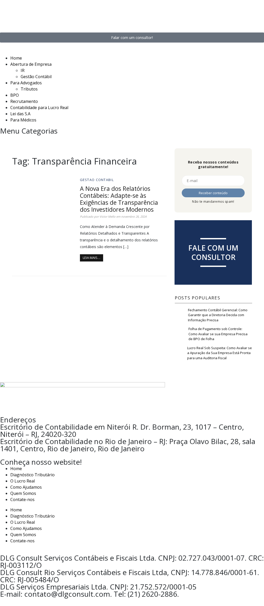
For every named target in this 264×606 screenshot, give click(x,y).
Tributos (29, 89)
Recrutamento (24, 101)
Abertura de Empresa (31, 64)
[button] (132, 52)
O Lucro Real (22, 481)
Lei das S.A (20, 114)
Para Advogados (26, 83)
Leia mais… (91, 257)
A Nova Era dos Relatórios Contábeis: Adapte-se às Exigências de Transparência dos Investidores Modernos (119, 199)
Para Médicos (23, 120)
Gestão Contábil (36, 76)
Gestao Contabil (97, 179)
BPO (14, 95)
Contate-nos (22, 499)
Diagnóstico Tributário (32, 475)
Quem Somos (23, 493)
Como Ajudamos (26, 487)
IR (22, 70)
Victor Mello (108, 216)
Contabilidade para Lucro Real (39, 107)
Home (16, 58)
